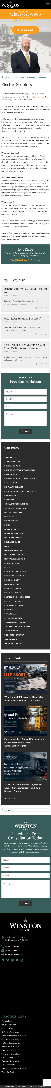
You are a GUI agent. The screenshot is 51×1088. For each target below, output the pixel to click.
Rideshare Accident (13, 605)
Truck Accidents (8, 1065)
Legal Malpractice (13, 550)
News (6, 567)
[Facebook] (2, 960)
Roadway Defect (12, 610)
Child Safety (10, 500)
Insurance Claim (12, 542)
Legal (7, 546)
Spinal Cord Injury (13, 618)
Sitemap (42, 1086)
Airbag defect (11, 457)
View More (10, 798)
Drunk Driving (11, 521)
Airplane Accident (13, 462)
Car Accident (10, 483)
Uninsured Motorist (14, 635)
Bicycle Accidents (8, 1025)
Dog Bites (9, 517)
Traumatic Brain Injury (10, 1061)
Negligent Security (13, 563)
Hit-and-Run (10, 529)
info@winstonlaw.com (14, 954)
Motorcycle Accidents (10, 1043)
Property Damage (12, 601)
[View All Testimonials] (25, 20)
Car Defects (10, 495)
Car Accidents (7, 1028)
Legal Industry (11, 584)
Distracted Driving (13, 512)
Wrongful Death (12, 643)
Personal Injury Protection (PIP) (20, 491)
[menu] (48, 4)
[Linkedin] (12, 960)
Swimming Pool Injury (14, 622)
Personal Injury (11, 580)
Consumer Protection (15, 508)
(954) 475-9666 (27, 14)
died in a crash (36, 97)
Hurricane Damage (13, 538)
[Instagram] (21, 960)
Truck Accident (12, 631)
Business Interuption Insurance (19, 479)
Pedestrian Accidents (10, 1047)
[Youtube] (17, 960)
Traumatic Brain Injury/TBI (17, 627)
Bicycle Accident (12, 466)
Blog (8, 77)
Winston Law (10, 639)
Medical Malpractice (14, 555)
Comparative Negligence (16, 504)
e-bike (7, 525)
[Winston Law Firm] (10, 4)
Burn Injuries (10, 474)
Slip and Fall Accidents (11, 1054)
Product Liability (12, 593)
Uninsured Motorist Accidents (13, 1036)
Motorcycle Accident (14, 559)
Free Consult (25, 30)
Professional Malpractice (17, 597)
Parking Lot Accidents (15, 572)
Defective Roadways (10, 1032)
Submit (25, 431)
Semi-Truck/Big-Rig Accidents (13, 1068)
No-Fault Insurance (13, 487)
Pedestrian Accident (14, 576)
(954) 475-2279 (12, 950)
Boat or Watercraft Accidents (19, 470)
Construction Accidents (11, 1039)
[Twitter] (7, 960)
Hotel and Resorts (13, 533)
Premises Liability (12, 588)
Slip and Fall (10, 614)
